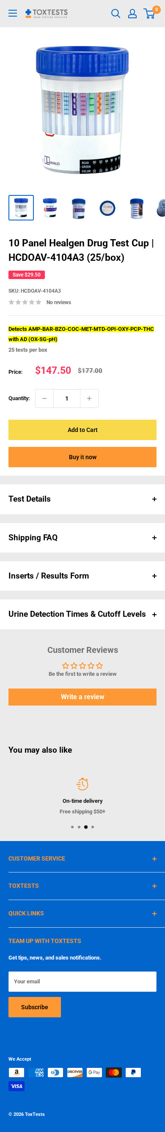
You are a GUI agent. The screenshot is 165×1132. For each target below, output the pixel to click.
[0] (149, 13)
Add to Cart (83, 429)
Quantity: (19, 398)
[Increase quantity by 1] (89, 398)
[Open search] (116, 13)
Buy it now (82, 457)
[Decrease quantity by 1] (44, 398)
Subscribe (34, 1007)
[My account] (132, 13)
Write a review (82, 697)
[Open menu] (12, 13)
